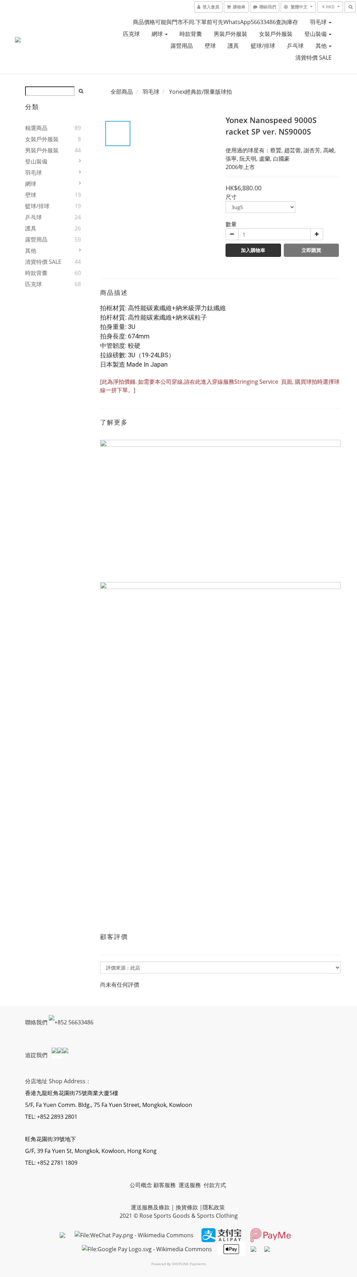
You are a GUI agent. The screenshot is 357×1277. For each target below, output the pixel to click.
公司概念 (141, 1185)
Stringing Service (257, 381)
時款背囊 (191, 34)
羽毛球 (319, 22)
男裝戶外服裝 (230, 34)
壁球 (210, 45)
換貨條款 (187, 1207)
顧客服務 (165, 1185)
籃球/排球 (263, 45)
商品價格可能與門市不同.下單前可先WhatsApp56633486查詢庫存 (215, 22)
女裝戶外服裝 (276, 34)
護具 (233, 45)
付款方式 (215, 1185)
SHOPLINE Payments (189, 1263)
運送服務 (190, 1185)
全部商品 (122, 91)
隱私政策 (214, 1207)
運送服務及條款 (150, 1207)
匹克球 (131, 34)
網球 (158, 34)
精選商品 (36, 128)
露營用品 (181, 45)
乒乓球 (295, 45)
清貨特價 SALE (313, 57)
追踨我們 (37, 1054)
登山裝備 (316, 34)
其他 (322, 45)
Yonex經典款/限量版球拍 (200, 91)
